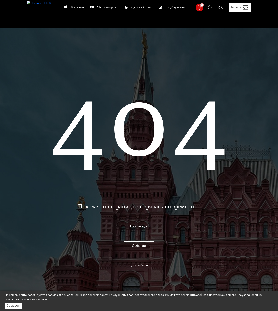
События (139, 246)
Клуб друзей (175, 7)
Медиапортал (107, 7)
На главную (139, 226)
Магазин (77, 7)
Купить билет (139, 265)
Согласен (13, 305)
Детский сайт (142, 7)
